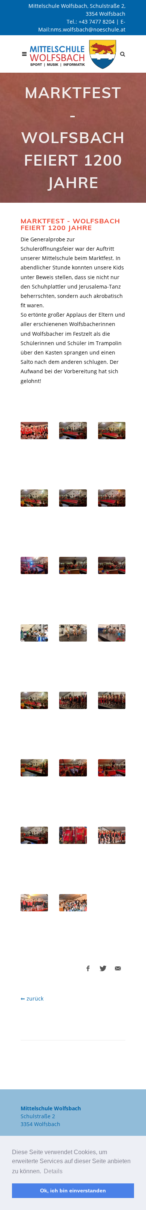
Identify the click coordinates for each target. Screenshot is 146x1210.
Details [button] (53, 1171)
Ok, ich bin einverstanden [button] (73, 1191)
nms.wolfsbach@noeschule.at (88, 29)
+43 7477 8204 (97, 21)
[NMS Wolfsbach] (73, 54)
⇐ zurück (32, 998)
